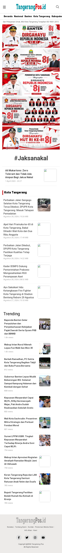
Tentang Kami (20, 527)
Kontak (31, 527)
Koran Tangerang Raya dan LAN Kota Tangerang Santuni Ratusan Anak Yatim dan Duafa (20, 478)
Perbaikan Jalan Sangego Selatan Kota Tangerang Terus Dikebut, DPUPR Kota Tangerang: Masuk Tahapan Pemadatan (18, 207)
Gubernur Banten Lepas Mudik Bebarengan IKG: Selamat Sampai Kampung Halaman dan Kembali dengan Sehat (20, 381)
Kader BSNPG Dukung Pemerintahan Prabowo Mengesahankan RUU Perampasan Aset (16, 271)
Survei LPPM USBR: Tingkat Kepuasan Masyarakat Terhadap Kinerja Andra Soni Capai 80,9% (19, 441)
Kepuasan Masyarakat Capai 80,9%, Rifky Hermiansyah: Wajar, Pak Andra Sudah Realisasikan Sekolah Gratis (18, 403)
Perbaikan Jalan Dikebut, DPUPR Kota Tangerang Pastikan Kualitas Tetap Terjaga (17, 250)
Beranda (8, 16)
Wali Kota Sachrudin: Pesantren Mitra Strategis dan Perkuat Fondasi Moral (20, 422)
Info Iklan (28, 530)
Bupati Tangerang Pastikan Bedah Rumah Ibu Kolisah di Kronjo (18, 496)
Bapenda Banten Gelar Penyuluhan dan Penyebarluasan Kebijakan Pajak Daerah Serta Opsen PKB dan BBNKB (20, 327)
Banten (28, 16)
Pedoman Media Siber (44, 527)
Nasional (18, 16)
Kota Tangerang (41, 16)
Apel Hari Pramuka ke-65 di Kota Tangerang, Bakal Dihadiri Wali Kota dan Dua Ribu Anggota (18, 229)
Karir (35, 530)
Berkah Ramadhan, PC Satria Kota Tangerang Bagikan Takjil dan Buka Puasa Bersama (20, 363)
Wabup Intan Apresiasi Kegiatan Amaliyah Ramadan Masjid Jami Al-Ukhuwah (20, 461)
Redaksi (10, 527)
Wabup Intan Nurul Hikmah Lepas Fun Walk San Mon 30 (18, 346)
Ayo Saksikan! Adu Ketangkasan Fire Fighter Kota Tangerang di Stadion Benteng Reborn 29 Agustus (18, 292)
